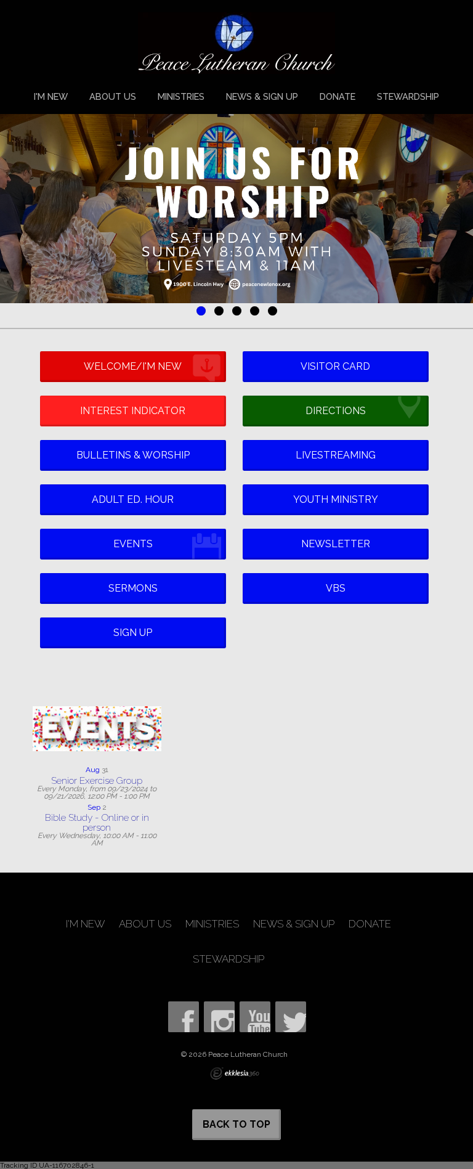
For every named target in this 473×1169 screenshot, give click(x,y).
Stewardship (408, 96)
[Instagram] (219, 1016)
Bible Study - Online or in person (97, 822)
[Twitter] (290, 1016)
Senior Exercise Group (96, 780)
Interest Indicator (132, 411)
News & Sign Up (262, 96)
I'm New (51, 96)
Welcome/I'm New (133, 366)
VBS (336, 588)
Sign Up (132, 632)
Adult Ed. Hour (133, 499)
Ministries (181, 96)
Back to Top (236, 1124)
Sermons (133, 588)
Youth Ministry (335, 499)
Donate (337, 96)
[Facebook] (183, 1016)
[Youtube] (255, 1016)
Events (133, 544)
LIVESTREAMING (336, 455)
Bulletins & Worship (133, 455)
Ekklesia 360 (234, 1073)
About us (112, 96)
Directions (335, 411)
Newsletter (335, 544)
